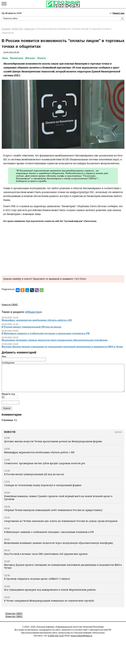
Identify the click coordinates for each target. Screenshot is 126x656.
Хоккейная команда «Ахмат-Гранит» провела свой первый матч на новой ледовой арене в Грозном (58, 498)
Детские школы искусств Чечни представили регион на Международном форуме (53, 441)
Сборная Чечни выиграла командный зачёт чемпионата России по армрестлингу (53, 510)
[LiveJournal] (32, 290)
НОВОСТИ (17, 28)
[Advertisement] (63, 248)
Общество (29, 28)
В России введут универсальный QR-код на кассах (34, 474)
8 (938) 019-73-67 (56, 636)
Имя (4, 356)
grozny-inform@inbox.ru (81, 636)
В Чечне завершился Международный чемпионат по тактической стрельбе (49, 600)
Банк (5, 58)
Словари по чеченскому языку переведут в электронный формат (43, 485)
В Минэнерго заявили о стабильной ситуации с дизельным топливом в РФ (49, 532)
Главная (6, 28)
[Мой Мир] (27, 290)
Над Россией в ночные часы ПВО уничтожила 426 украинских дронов (45, 553)
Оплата (41, 58)
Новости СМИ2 (13, 613)
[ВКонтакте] (18, 290)
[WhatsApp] (41, 290)
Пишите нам (118, 13)
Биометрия (16, 58)
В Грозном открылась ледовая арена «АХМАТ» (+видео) (37, 578)
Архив (118, 431)
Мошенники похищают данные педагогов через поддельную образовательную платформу (58, 542)
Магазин (30, 58)
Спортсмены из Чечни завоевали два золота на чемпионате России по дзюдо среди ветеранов (60, 521)
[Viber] (37, 290)
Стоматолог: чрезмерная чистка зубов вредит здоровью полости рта (44, 463)
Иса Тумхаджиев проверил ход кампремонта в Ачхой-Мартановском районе (50, 589)
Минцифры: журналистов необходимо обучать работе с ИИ (39, 452)
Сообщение (8, 362)
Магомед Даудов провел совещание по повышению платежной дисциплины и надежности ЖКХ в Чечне (63, 566)
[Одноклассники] (22, 290)
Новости (9, 431)
